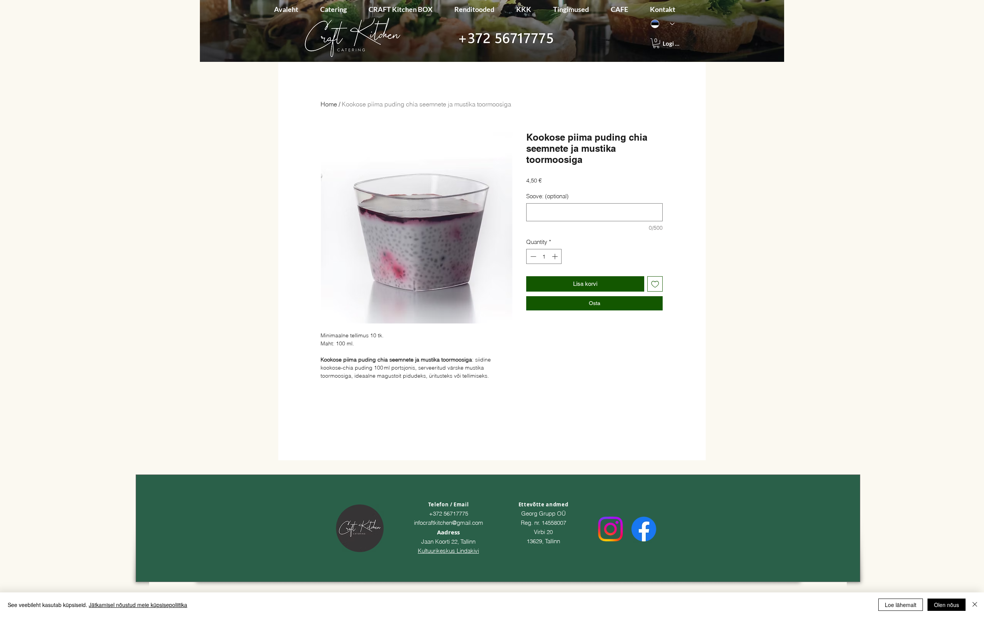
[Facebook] (643, 529)
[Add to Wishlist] (655, 284)
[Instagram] (610, 529)
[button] (656, 43)
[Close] (974, 605)
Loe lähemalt (900, 605)
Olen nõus (946, 605)
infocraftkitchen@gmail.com (448, 522)
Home (329, 104)
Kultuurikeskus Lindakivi (448, 550)
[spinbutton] (544, 256)
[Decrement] (532, 256)
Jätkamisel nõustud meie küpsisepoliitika (138, 605)
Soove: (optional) (547, 196)
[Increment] (555, 256)
